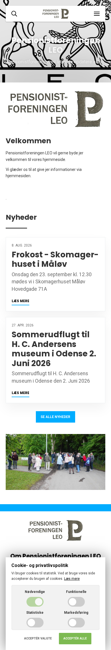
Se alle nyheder (55, 417)
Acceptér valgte (38, 638)
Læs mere (20, 301)
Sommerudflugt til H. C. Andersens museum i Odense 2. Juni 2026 (54, 349)
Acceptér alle (75, 638)
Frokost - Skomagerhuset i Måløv (55, 259)
